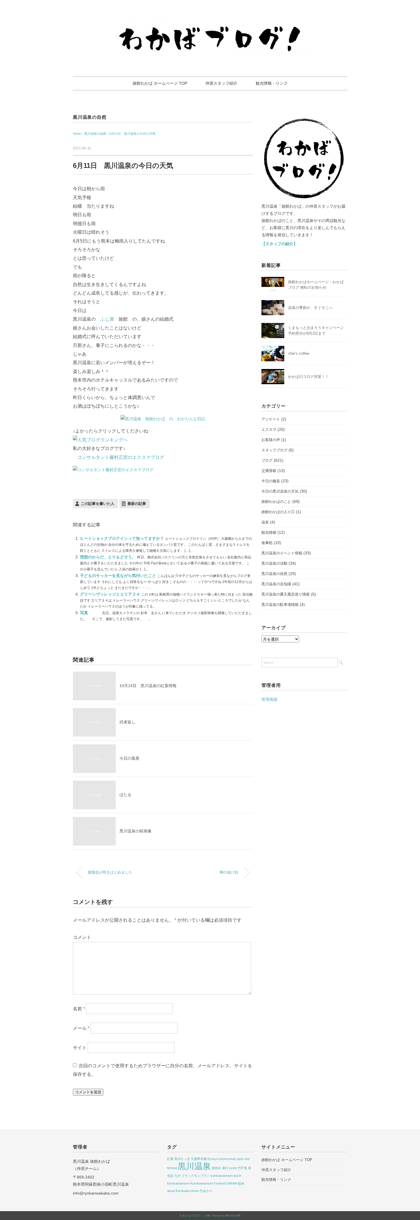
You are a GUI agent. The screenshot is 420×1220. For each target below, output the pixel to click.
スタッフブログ (274, 450)
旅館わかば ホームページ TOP (160, 83)
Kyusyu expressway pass (225, 1159)
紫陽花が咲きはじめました (110, 872)
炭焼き (216, 1168)
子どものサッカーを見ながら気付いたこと (118, 575)
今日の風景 (129, 758)
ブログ (267, 460)
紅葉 (170, 1159)
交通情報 (268, 471)
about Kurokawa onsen (183, 1191)
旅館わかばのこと (276, 501)
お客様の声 (270, 440)
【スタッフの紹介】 (279, 243)
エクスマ (268, 429)
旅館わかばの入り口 (278, 512)
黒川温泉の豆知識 (276, 584)
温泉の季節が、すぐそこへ (310, 308)
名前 (79, 1008)
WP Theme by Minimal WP (223, 1215)
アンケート (270, 419)
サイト (80, 1047)
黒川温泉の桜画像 (135, 831)
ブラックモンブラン (195, 1175)
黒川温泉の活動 (274, 563)
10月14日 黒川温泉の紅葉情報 (148, 685)
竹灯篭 (242, 1168)
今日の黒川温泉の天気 (280, 491)
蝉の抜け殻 (229, 872)
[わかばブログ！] (210, 21)
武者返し (127, 722)
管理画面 (269, 699)
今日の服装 (270, 481)
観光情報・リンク (272, 83)
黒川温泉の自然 (90, 117)
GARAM (231, 1183)
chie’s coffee (298, 353)
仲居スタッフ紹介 (221, 83)
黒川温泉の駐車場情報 (280, 604)
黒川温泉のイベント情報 (281, 553)
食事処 (267, 543)
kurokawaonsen (222, 1175)
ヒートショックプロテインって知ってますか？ (122, 538)
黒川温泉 (194, 1166)
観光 (241, 1183)
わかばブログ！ (193, 1215)
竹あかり (206, 1191)
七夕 (177, 1175)
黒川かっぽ (182, 1159)
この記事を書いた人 (97, 503)
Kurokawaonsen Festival (208, 1183)
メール (81, 1028)
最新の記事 (136, 503)
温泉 (265, 522)
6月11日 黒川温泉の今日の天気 (132, 133)
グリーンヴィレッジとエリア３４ (110, 594)
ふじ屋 (107, 319)
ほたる (125, 794)
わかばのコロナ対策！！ (308, 376)
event (233, 1168)
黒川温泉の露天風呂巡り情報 (285, 594)
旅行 (225, 1168)
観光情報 (268, 532)
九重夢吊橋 (199, 1159)
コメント (82, 937)
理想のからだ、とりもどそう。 (108, 557)
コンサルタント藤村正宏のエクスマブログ (120, 457)
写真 (84, 612)
